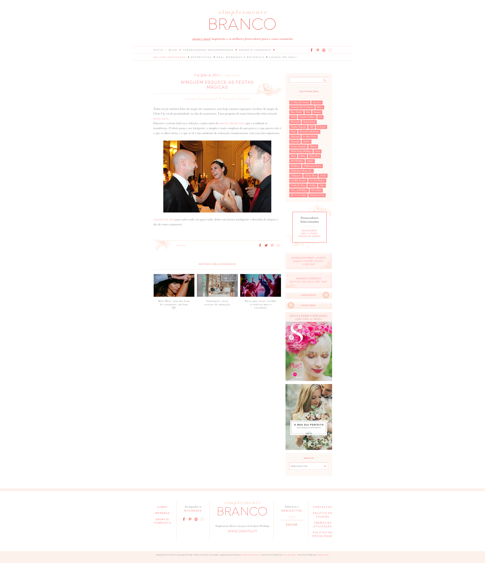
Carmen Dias (323, 555)
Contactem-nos (164, 219)
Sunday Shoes (310, 175)
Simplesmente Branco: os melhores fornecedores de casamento (242, 20)
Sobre (162, 507)
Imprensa (162, 513)
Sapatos (310, 161)
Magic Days (160, 118)
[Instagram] (330, 50)
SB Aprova (295, 166)
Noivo (293, 156)
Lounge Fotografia (298, 146)
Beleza (320, 107)
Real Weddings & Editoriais (240, 57)
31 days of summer (300, 102)
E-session (321, 127)
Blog (173, 50)
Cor (320, 117)
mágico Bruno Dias (232, 123)
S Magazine (296, 175)
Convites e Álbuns (307, 117)
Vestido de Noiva (298, 185)
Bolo (308, 112)
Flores (293, 131)
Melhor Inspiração (169, 57)
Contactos (322, 507)
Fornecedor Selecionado (236, 98)
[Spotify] (324, 50)
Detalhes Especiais (298, 127)
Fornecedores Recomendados (208, 50)
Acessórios (317, 102)
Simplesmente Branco (312, 166)
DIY (312, 127)
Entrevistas (201, 57)
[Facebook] (312, 50)
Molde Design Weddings (301, 151)
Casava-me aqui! (283, 57)
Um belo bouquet (298, 180)
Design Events (309, 122)
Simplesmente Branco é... (301, 170)
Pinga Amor (314, 156)
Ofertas (303, 156)
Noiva (317, 151)
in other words (309, 136)
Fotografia (295, 136)
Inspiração (295, 141)
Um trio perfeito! (317, 180)
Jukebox (306, 141)
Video (322, 185)
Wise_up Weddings (299, 190)
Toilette (323, 175)
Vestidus (312, 185)
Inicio (158, 50)
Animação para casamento (201, 98)
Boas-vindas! (296, 112)
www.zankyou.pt (242, 531)
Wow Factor (316, 190)
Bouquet (317, 112)
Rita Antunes (289, 555)
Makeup (313, 146)
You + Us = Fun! (298, 195)
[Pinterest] (318, 50)
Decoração (295, 122)
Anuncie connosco (255, 50)
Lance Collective (250, 555)
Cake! (293, 117)
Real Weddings (297, 161)
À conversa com (317, 195)
